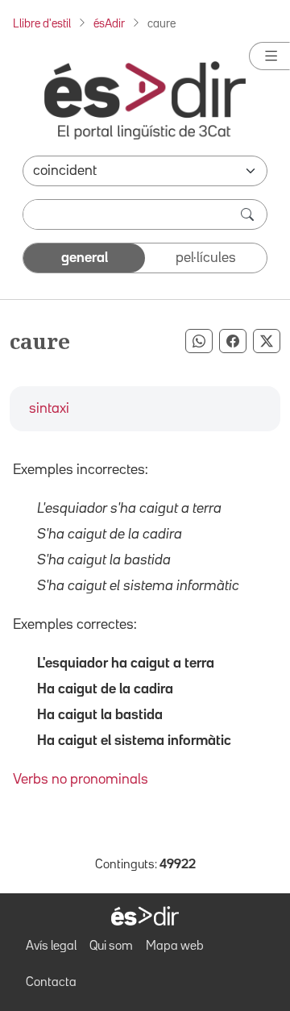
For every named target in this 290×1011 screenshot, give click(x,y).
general (84, 258)
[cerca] (249, 214)
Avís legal (51, 946)
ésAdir (109, 24)
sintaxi (49, 408)
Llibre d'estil (42, 24)
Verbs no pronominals (80, 779)
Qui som (111, 946)
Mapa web (175, 946)
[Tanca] (269, 56)
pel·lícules (206, 258)
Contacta (51, 982)
